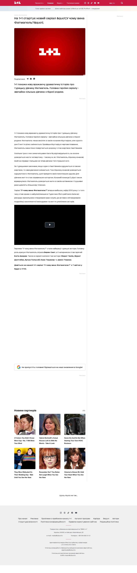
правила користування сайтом (83, 522)
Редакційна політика (109, 522)
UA (110, 3)
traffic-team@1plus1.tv (68, 555)
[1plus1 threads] (64, 513)
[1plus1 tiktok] (68, 513)
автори (115, 518)
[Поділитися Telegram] (27, 79)
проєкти (39, 3)
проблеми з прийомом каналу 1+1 (56, 518)
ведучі (106, 518)
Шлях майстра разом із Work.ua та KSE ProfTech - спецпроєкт (77, 8)
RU (114, 3)
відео (59, 3)
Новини (50, 3)
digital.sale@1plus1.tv (69, 550)
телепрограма (73, 3)
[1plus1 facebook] (72, 513)
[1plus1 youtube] (76, 512)
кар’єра (96, 518)
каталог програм (82, 518)
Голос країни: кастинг (43, 8)
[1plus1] (17, 3)
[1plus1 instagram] (61, 513)
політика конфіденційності (53, 522)
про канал (22, 518)
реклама (34, 518)
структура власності (28, 522)
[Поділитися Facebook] (31, 79)
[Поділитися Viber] (34, 79)
